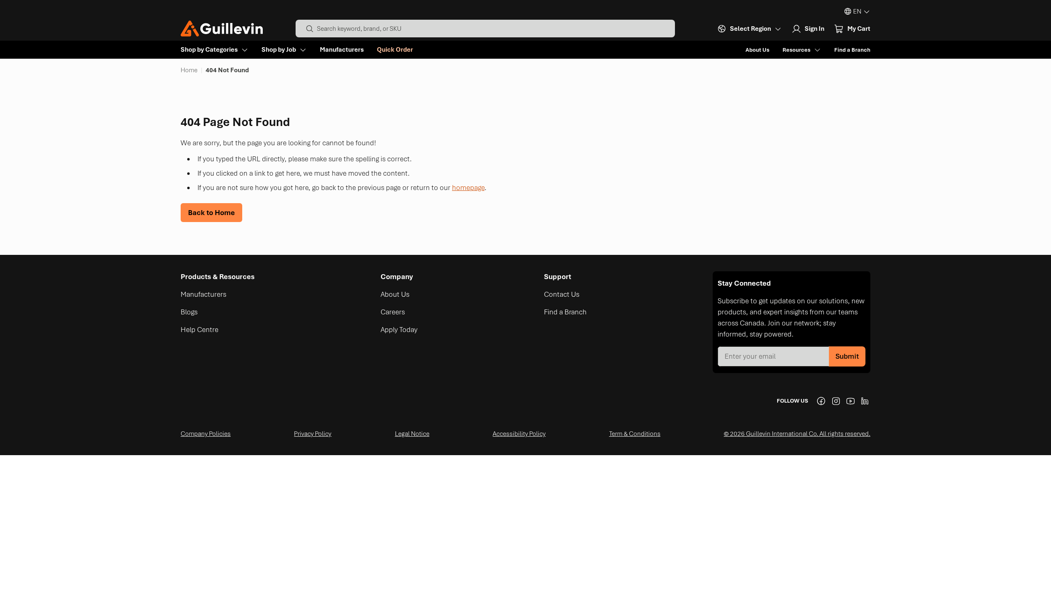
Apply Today (399, 329)
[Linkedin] (865, 401)
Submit (847, 356)
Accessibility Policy (519, 434)
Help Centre (199, 329)
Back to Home (211, 212)
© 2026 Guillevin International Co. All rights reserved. (797, 434)
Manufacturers (342, 50)
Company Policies (206, 434)
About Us (757, 49)
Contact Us (561, 294)
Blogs (189, 311)
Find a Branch (852, 49)
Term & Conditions (635, 434)
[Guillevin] (222, 29)
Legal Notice (412, 434)
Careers (393, 311)
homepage (468, 187)
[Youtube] (851, 401)
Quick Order (395, 50)
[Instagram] (836, 401)
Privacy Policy (312, 434)
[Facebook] (821, 401)
